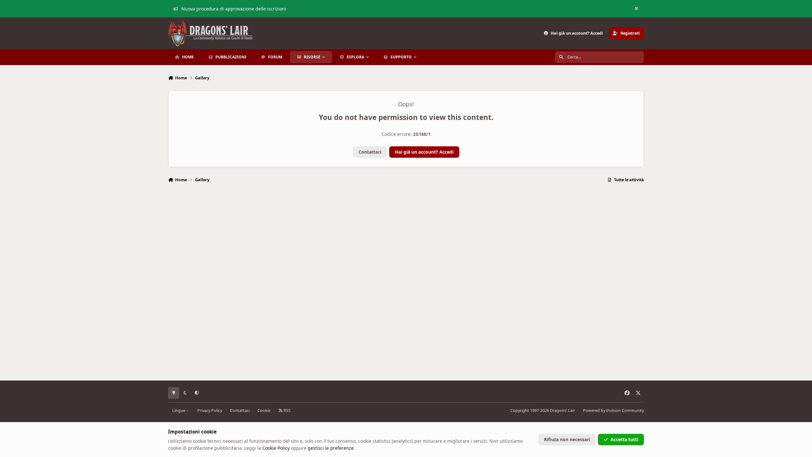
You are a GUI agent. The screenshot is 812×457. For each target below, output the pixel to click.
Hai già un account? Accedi (424, 152)
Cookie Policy (276, 448)
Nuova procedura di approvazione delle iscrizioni (233, 9)
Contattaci (369, 152)
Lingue (179, 410)
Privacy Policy (209, 410)
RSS (287, 410)
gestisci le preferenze (331, 448)
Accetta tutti (624, 439)
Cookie (264, 410)
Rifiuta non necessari (567, 439)
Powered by (613, 410)
